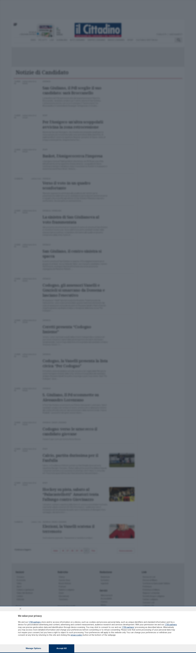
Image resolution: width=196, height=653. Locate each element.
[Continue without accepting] (20, 608)
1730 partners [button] (35, 622)
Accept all (62, 648)
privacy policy (76, 635)
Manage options (33, 648)
